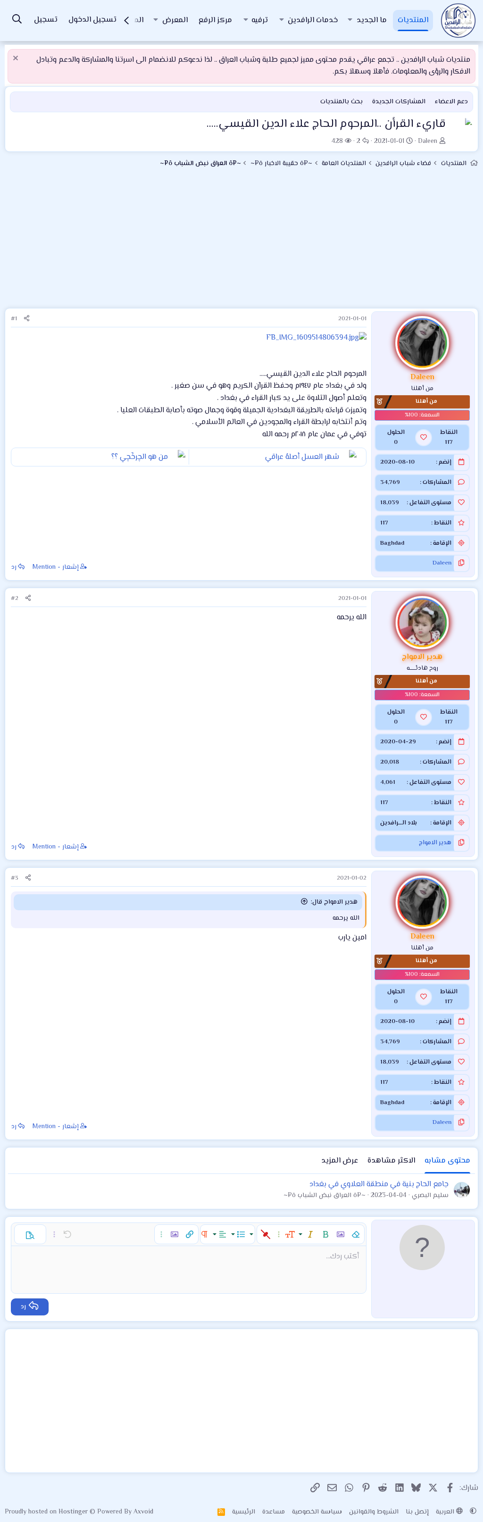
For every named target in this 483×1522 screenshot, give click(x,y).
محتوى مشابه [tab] (447, 1161)
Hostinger (74, 1512)
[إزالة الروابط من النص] (265, 1234)
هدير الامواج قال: (334, 902)
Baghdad (392, 543)
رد (14, 567)
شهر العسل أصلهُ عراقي (302, 457)
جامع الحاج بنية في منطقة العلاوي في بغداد (379, 1184)
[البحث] (17, 20)
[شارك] (26, 319)
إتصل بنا (417, 1512)
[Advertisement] (241, 242)
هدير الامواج (435, 843)
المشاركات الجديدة (398, 102)
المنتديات (413, 20)
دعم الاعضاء (451, 102)
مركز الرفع (215, 20)
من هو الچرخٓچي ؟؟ (139, 457)
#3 (14, 878)
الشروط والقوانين (374, 1512)
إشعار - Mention (56, 567)
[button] (350, 21)
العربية (446, 1512)
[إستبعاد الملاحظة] (17, 59)
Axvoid (143, 1512)
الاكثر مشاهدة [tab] (391, 1161)
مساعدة (273, 1512)
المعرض (175, 20)
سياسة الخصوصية (317, 1512)
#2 (14, 598)
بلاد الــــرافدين (398, 823)
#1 (14, 319)
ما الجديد (372, 20)
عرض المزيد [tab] (339, 1161)
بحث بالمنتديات (341, 102)
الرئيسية (243, 1512)
